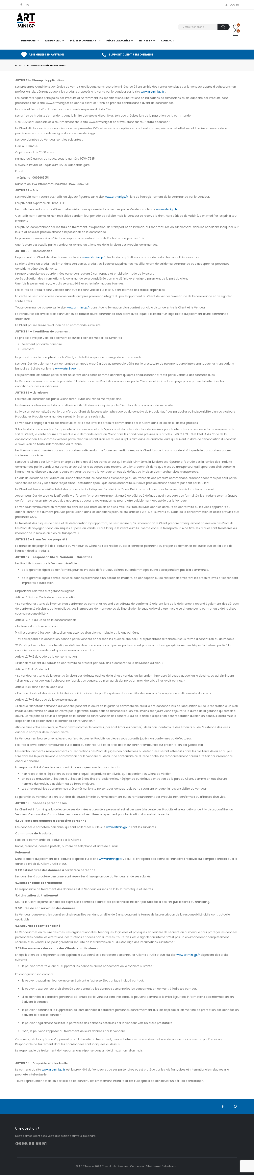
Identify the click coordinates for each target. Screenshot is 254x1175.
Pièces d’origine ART (84, 40)
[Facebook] (21, 5)
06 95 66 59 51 (31, 1144)
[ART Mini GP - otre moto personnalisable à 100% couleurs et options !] (26, 21)
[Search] (223, 27)
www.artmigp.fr (166, 209)
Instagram (235, 1106)
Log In (234, 4)
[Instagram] (28, 5)
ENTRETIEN (145, 40)
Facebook (223, 1106)
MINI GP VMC (53, 40)
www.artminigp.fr (152, 92)
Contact (167, 40)
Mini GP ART (29, 40)
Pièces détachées (118, 40)
